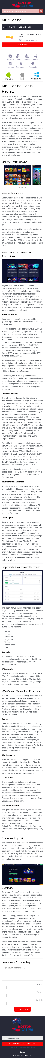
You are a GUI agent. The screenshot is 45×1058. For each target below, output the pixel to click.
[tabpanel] (17, 175)
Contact (22, 1052)
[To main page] (22, 5)
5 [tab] (25, 187)
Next (42, 175)
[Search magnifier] (41, 11)
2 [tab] (21, 187)
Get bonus (22, 45)
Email (40, 992)
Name (40, 984)
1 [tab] (19, 187)
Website (39, 1000)
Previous (2, 175)
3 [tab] (22, 187)
